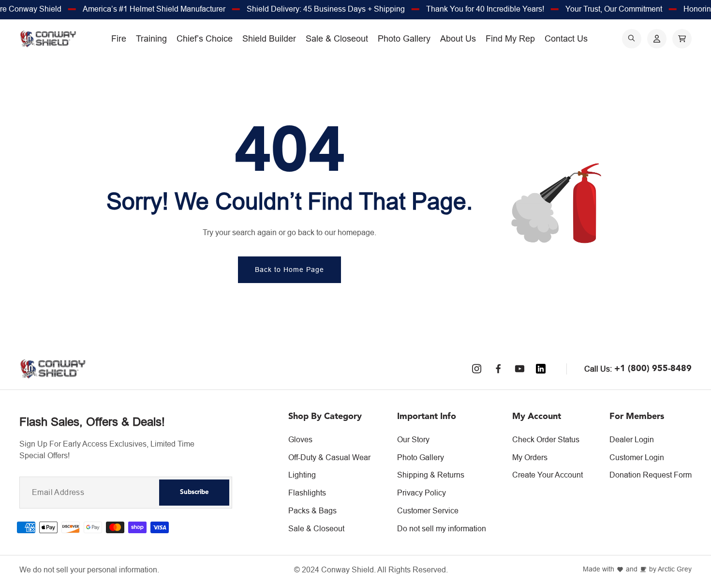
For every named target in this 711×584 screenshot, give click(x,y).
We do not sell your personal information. (89, 570)
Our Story (413, 439)
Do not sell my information (441, 528)
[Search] (631, 38)
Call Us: (598, 369)
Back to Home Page (289, 269)
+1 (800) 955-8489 (653, 368)
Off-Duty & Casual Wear (329, 457)
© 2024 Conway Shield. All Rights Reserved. (371, 570)
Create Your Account (547, 474)
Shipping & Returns (430, 474)
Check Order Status (545, 439)
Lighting (302, 474)
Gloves (300, 439)
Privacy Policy (421, 492)
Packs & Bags (312, 510)
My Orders (530, 457)
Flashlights (307, 492)
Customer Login (636, 457)
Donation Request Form (650, 474)
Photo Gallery (420, 457)
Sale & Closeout (316, 528)
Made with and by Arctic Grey (637, 569)
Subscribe (194, 492)
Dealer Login (631, 439)
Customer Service (428, 510)
